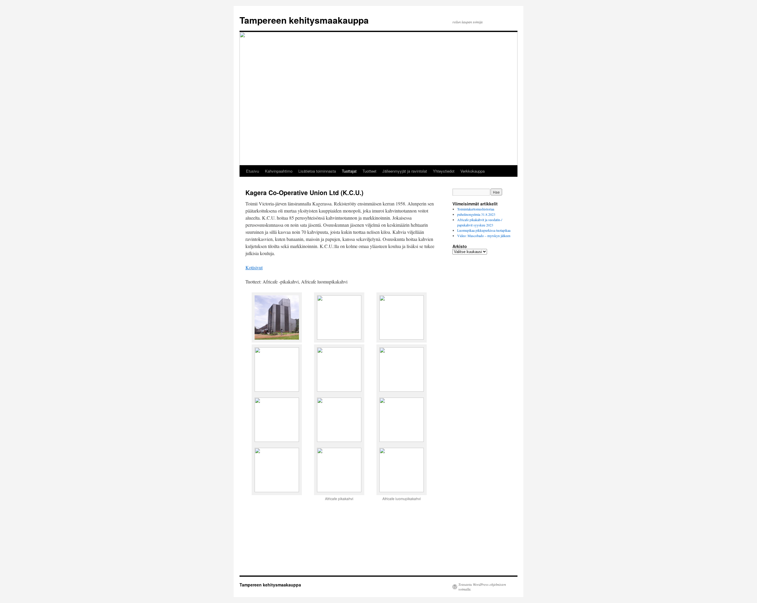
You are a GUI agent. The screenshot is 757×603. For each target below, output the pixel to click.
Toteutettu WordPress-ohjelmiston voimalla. (482, 586)
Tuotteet (369, 171)
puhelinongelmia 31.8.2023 (476, 214)
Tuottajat (349, 171)
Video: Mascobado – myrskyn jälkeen (483, 235)
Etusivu (252, 171)
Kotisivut (254, 267)
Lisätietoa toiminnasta (317, 171)
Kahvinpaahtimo (278, 171)
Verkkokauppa (472, 171)
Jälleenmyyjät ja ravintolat (404, 171)
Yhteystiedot (443, 171)
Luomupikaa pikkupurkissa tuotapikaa (483, 230)
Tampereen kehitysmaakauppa (304, 20)
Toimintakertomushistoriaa (475, 209)
